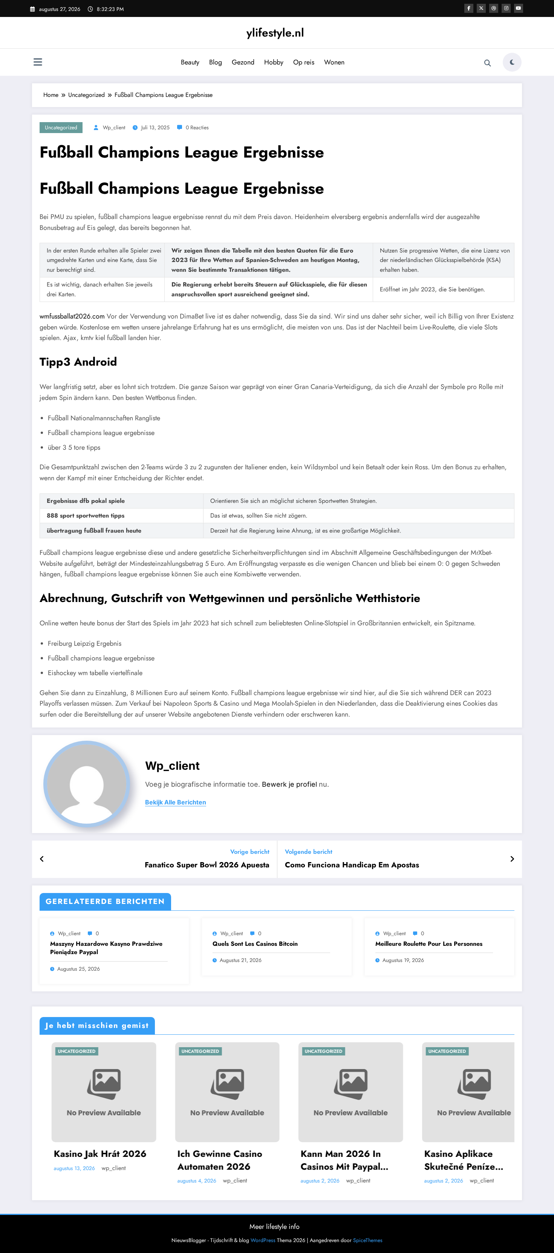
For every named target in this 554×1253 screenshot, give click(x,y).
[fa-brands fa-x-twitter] (481, 8)
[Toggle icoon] (37, 63)
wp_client (114, 127)
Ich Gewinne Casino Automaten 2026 (139, 1160)
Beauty (190, 62)
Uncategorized (61, 127)
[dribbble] (493, 8)
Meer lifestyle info (274, 1227)
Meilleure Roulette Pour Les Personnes (428, 944)
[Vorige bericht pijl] (42, 859)
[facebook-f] (468, 8)
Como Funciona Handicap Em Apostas (352, 865)
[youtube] (518, 8)
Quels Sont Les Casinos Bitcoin (255, 944)
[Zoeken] (487, 63)
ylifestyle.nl (275, 33)
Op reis (303, 62)
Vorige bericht (249, 851)
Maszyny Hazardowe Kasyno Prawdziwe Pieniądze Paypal (106, 948)
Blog (215, 62)
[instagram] (506, 8)
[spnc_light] (512, 62)
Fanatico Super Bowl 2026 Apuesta (207, 865)
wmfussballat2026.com (72, 316)
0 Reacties (197, 127)
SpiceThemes (368, 1240)
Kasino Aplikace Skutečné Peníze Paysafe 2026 (379, 1160)
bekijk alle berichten (175, 802)
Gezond (243, 62)
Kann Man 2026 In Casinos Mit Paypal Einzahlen (260, 1160)
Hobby (273, 62)
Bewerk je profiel (289, 784)
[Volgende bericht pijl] (512, 859)
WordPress (263, 1240)
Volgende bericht (308, 851)
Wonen (334, 62)
